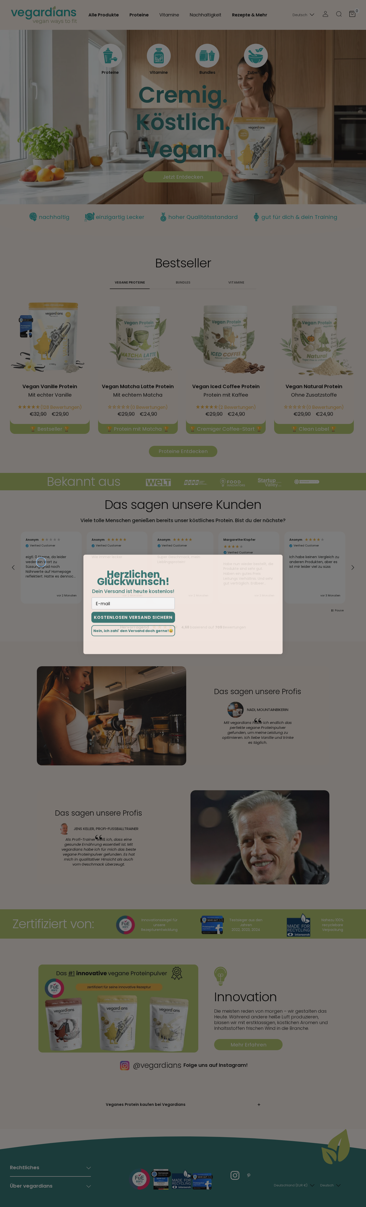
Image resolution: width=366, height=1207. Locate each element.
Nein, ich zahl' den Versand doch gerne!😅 (133, 629)
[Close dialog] (41, 561)
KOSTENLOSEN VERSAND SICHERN (133, 617)
